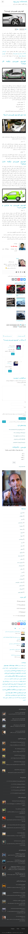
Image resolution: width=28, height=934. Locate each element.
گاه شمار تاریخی (15, 698)
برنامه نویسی (20, 523)
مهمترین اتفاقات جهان (15, 692)
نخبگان (21, 569)
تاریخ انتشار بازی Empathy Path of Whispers (18, 866)
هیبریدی (20, 326)
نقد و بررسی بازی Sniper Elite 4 (20, 873)
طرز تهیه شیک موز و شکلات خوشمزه (20, 769)
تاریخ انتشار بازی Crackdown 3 (20, 853)
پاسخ (13, 354)
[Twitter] (16, 272)
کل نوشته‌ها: (23, 612)
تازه (19, 628)
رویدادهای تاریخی (22, 686)
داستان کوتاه (23, 681)
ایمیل (24, 407)
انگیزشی (25, 668)
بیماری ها (21, 526)
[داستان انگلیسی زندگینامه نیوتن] (23, 651)
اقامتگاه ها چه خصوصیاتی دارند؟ (20, 884)
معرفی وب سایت (20, 562)
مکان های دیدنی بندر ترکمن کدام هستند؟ (19, 892)
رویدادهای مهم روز (13, 686)
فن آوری (21, 552)
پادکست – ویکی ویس (19, 582)
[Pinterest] (24, 272)
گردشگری (21, 586)
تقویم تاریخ (16, 673)
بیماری (22, 668)
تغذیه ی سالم (22, 673)
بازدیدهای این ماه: (22, 605)
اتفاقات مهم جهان (8, 665)
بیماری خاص (19, 668)
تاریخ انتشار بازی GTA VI (15, 655)
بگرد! (4, 421)
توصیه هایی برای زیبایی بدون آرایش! (19, 841)
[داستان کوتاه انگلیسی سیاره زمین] (23, 645)
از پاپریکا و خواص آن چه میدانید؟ (20, 817)
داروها (22, 536)
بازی (22, 519)
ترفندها (21, 529)
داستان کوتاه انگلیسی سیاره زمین (14, 644)
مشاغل (21, 559)
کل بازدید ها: (23, 608)
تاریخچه (19, 670)
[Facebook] (20, 272)
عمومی (22, 549)
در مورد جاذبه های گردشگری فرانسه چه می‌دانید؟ (18, 908)
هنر (22, 572)
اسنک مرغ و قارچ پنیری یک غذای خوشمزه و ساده (17, 429)
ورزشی (21, 576)
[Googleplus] (22, 272)
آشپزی (21, 513)
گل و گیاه (21, 589)
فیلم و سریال (20, 556)
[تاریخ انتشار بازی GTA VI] (23, 656)
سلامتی (8, 689)
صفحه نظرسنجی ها (22, 466)
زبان (22, 542)
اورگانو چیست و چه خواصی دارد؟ (20, 809)
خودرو (23, 325)
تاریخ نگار (24, 671)
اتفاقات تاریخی (21, 665)
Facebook (23, 929)
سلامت (22, 546)
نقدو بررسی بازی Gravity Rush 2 (20, 860)
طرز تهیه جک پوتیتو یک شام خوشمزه (19, 442)
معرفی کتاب (21, 566)
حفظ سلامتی (14, 676)
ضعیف (22, 459)
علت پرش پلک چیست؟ (8, 336)
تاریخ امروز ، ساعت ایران (9, 668)
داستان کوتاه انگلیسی (16, 681)
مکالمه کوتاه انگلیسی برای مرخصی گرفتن (19, 725)
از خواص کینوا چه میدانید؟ (21, 833)
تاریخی (5, 671)
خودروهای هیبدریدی (13, 325)
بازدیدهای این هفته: (21, 601)
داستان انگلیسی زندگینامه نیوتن (15, 649)
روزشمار (7, 681)
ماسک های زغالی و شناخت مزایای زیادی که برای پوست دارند (16, 825)
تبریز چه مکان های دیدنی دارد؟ (20, 916)
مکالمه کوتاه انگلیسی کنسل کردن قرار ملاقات (18, 719)
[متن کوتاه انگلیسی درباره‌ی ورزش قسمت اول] (23, 633)
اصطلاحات (21, 516)
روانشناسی (21, 539)
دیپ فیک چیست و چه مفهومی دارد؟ (19, 436)
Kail (16, 29)
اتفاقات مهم (15, 665)
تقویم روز (20, 676)
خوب (22, 455)
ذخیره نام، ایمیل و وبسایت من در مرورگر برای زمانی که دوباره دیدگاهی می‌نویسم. (14, 415)
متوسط (22, 457)
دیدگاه (25, 385)
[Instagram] (18, 272)
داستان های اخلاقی (7, 679)
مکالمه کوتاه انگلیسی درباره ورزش (19, 439)
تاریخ (16, 668)
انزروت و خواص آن (21, 336)
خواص (9, 676)
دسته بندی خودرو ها (18, 54)
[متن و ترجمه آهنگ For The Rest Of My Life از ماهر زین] (23, 639)
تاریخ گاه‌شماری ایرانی (12, 670)
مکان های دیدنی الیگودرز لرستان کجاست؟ (19, 900)
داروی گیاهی (16, 679)
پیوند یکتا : (15, 326)
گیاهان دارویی (20, 592)
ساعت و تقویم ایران (21, 689)
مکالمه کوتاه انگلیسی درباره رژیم (20, 731)
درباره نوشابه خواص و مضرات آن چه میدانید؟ (18, 801)
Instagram (12, 929)
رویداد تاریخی (16, 684)
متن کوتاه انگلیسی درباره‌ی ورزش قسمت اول (12, 631)
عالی (22, 454)
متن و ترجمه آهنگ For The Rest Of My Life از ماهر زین (11, 638)
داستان (11, 679)
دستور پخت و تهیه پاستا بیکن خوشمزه (19, 761)
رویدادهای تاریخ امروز (7, 684)
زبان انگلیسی (4, 686)
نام (25, 402)
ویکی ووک (20, 698)
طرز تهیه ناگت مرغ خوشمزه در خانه (19, 432)
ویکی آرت (21, 579)
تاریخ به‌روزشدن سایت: (21, 615)
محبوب (24, 628)
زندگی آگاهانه (9, 932)
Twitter (18, 929)
